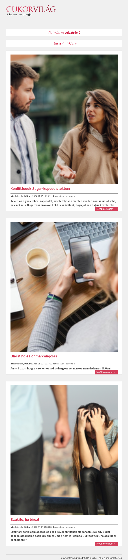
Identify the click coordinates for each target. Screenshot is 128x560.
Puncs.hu (92, 558)
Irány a (57, 43)
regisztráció (71, 32)
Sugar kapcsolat (67, 196)
